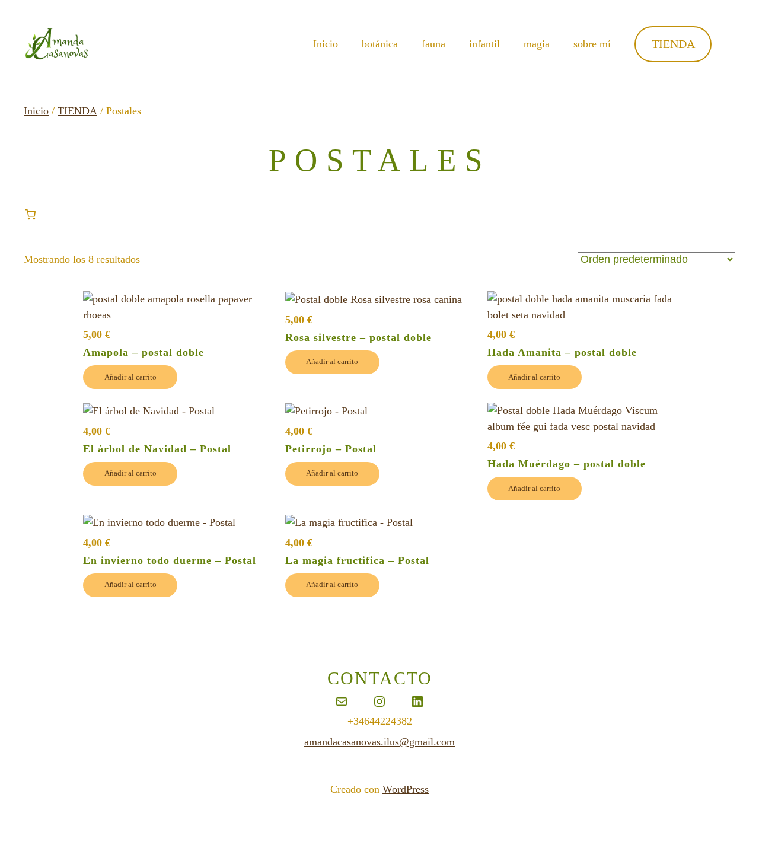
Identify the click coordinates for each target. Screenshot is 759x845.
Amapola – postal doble (143, 352)
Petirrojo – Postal (331, 449)
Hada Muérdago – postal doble (566, 464)
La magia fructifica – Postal (357, 561)
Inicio (325, 44)
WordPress (405, 789)
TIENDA (673, 43)
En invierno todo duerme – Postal (169, 561)
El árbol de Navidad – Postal (157, 449)
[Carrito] (31, 214)
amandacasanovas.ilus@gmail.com (379, 742)
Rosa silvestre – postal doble (358, 338)
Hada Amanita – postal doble (562, 352)
